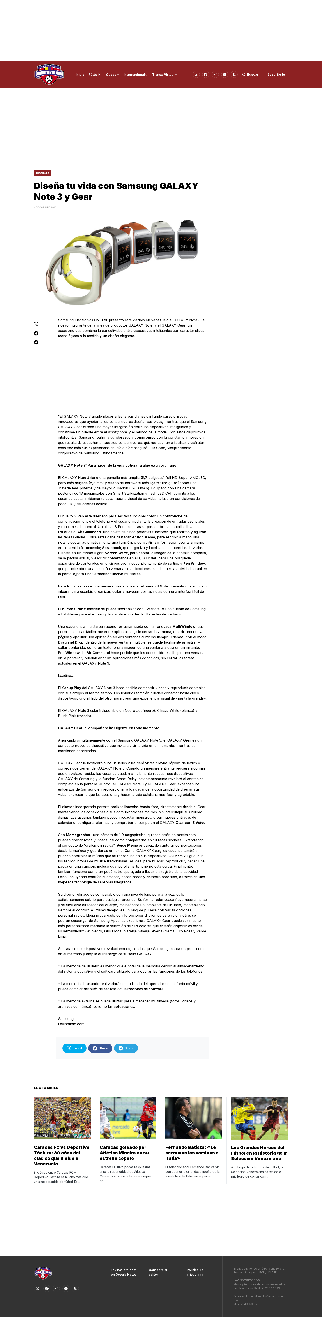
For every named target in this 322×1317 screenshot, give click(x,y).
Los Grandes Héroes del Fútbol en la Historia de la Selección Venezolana (259, 1153)
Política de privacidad (195, 1272)
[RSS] (234, 74)
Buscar (252, 74)
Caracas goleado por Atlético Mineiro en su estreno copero (124, 1153)
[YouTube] (224, 74)
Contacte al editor (158, 1272)
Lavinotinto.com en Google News (123, 1272)
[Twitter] (196, 74)
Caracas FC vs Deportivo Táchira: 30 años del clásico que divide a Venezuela (62, 1155)
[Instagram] (215, 74)
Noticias (42, 173)
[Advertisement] (161, 30)
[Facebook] (205, 74)
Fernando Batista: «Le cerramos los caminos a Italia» (192, 1153)
